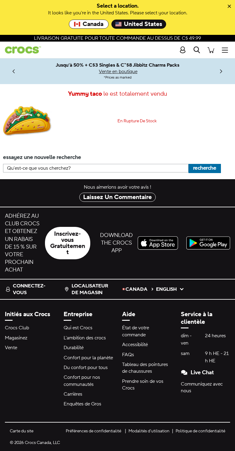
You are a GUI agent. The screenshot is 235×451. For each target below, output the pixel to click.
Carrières (73, 394)
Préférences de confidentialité (93, 431)
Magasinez (16, 338)
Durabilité (74, 348)
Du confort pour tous (86, 367)
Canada (93, 24)
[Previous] (14, 71)
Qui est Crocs (78, 328)
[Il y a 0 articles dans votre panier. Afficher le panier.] (211, 50)
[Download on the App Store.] (159, 243)
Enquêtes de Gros (82, 404)
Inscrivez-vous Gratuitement (67, 243)
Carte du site (21, 431)
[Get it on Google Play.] (208, 243)
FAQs (128, 355)
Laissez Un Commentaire (117, 197)
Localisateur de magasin (90, 289)
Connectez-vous (29, 289)
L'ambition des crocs (85, 338)
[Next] (221, 71)
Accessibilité (135, 345)
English (166, 289)
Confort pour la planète (88, 358)
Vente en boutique (118, 71)
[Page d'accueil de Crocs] (20, 50)
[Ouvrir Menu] (226, 50)
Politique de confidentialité (200, 431)
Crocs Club (17, 328)
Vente (11, 348)
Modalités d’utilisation (149, 431)
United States (143, 24)
